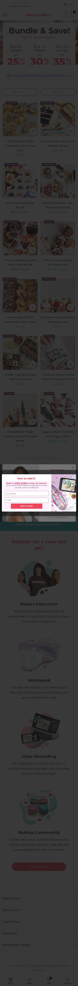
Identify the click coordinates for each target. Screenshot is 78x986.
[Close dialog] (73, 476)
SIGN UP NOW (26, 506)
